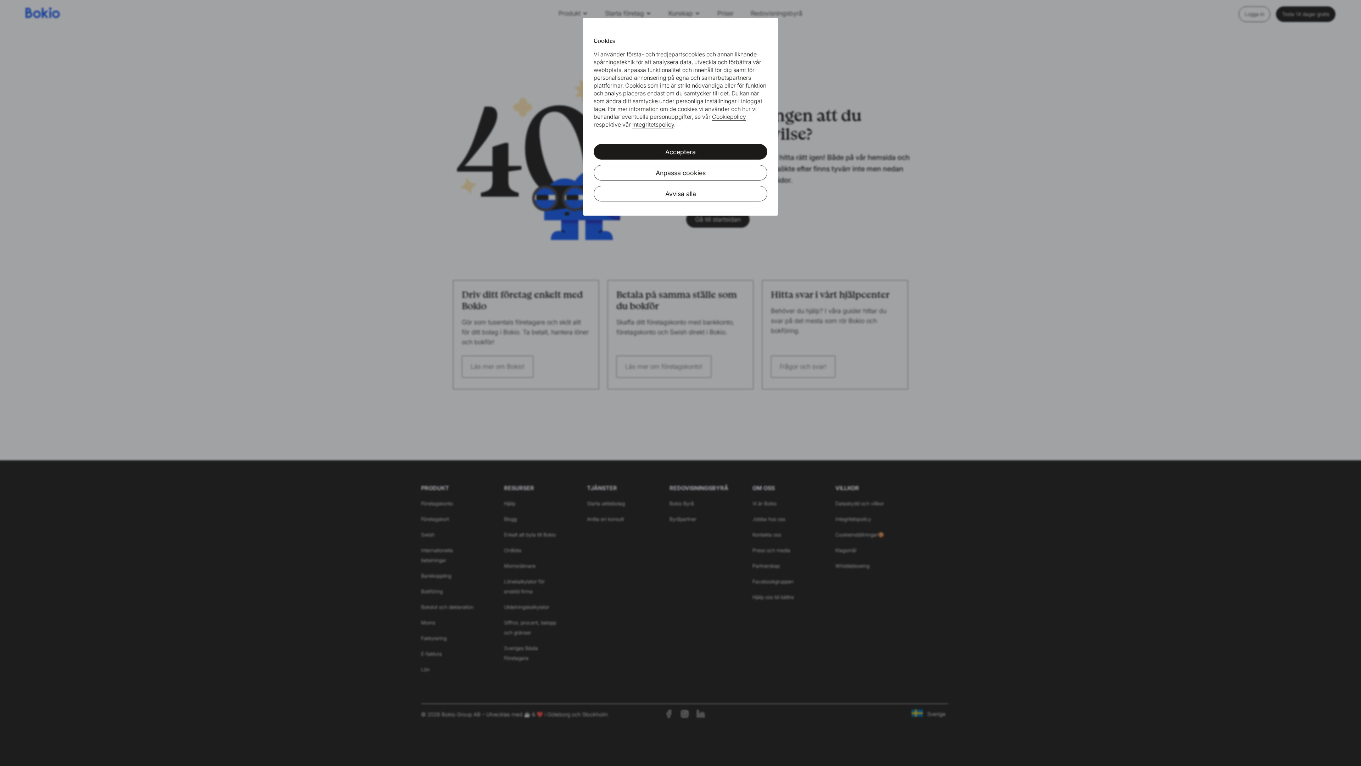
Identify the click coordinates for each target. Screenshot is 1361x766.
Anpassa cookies (681, 173)
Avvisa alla (680, 194)
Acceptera (680, 152)
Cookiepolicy (729, 116)
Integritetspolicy (653, 124)
